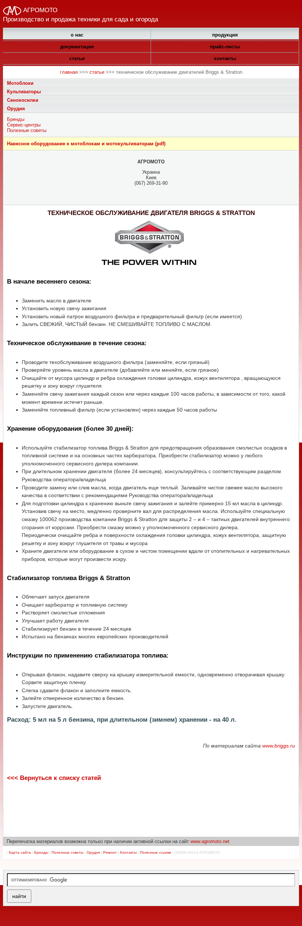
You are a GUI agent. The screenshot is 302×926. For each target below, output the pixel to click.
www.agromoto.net (209, 841)
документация (77, 46)
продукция (225, 35)
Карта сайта (20, 852)
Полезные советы (26, 130)
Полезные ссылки (155, 852)
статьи (77, 58)
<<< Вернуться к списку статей (54, 777)
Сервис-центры (24, 125)
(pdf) (86, 143)
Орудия (16, 108)
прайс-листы (225, 46)
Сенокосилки (22, 100)
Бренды (15, 119)
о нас (77, 35)
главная (69, 72)
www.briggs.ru (278, 746)
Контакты (128, 852)
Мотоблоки (20, 83)
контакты (225, 58)
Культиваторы (24, 91)
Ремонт (110, 852)
